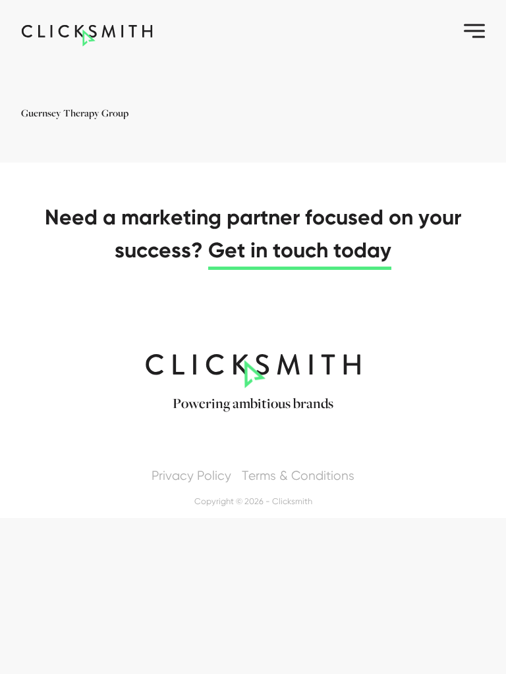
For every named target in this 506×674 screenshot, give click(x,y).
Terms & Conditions (298, 475)
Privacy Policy (191, 475)
